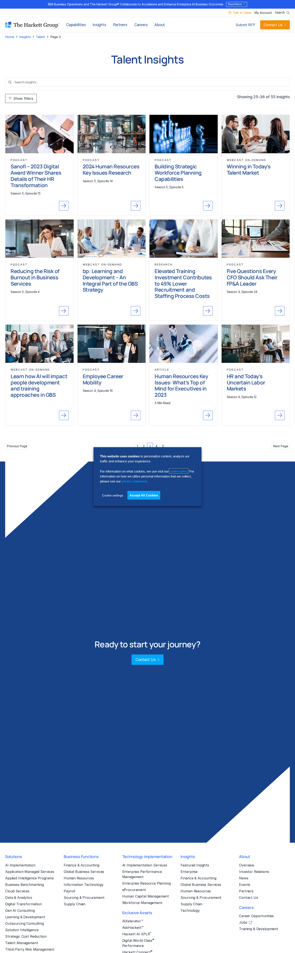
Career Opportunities (256, 916)
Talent (40, 37)
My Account (263, 13)
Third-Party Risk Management (29, 949)
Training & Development (258, 929)
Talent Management (21, 943)
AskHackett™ (133, 927)
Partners (120, 25)
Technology (190, 910)
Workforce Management (142, 903)
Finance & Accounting (81, 865)
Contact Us (273, 25)
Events (244, 884)
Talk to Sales (242, 13)
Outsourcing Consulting (24, 923)
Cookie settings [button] (112, 495)
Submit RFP (245, 25)
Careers (141, 25)
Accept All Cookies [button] (144, 495)
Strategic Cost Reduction (26, 936)
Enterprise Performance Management (142, 874)
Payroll (69, 891)
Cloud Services (17, 891)
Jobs (243, 922)
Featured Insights (195, 865)
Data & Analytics (18, 897)
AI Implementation (20, 865)
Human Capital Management (145, 896)
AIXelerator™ (132, 921)
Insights (99, 25)
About (159, 25)
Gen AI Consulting (20, 910)
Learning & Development (25, 917)
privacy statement (134, 481)
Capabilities (76, 25)
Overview (246, 865)
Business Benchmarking (24, 884)
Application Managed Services (29, 871)
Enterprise (189, 871)
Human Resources (79, 878)
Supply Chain (74, 904)
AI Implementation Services (144, 865)
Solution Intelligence (22, 930)
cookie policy (179, 471)
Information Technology (83, 884)
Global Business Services (84, 871)
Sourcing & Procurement (84, 897)
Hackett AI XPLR (137, 933)
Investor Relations (254, 871)
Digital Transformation (23, 904)
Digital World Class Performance (138, 943)
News (243, 878)
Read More (234, 4)
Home (9, 37)
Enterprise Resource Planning (146, 883)
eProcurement (134, 890)
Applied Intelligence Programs (29, 878)
